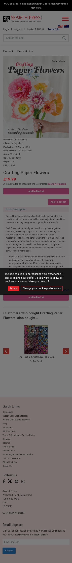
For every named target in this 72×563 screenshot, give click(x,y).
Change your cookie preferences (42, 288)
